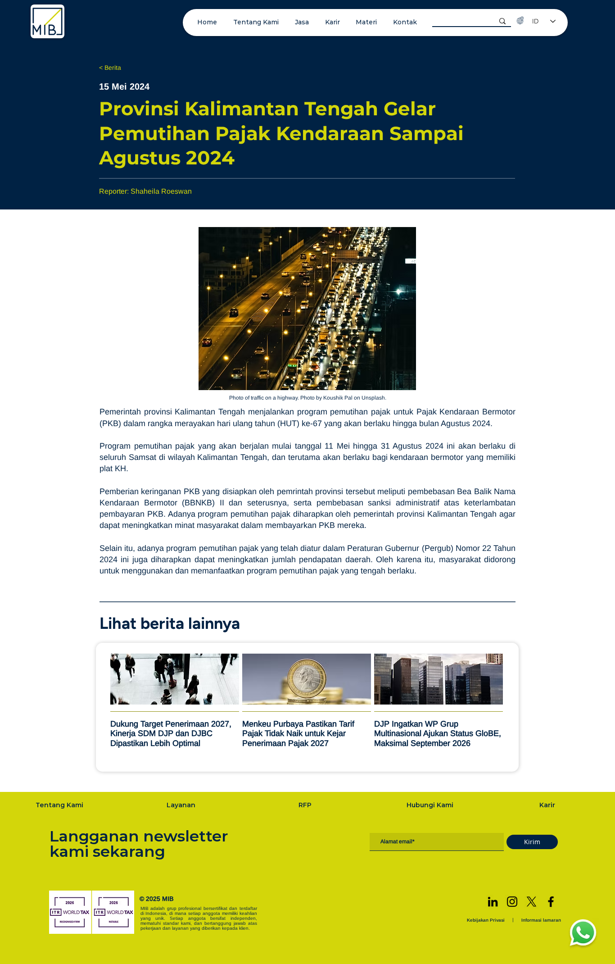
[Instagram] (512, 902)
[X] (531, 902)
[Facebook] (551, 902)
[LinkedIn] (493, 902)
